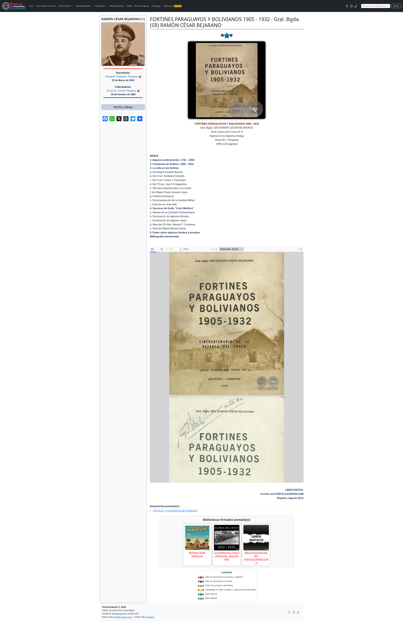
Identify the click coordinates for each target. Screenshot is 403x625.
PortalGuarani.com (122, 617)
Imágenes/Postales (116, 6)
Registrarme (172, 6)
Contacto (149, 617)
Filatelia (129, 6)
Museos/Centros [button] (65, 6)
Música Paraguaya (142, 6)
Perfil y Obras (123, 107)
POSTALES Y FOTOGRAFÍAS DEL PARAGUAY (175, 511)
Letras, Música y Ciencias (46, 6)
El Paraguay (156, 6)
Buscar (396, 6)
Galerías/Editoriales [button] (83, 6)
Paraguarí (110, 76)
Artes (31, 6)
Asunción (111, 90)
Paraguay (133, 76)
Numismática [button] (100, 6)
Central (121, 90)
